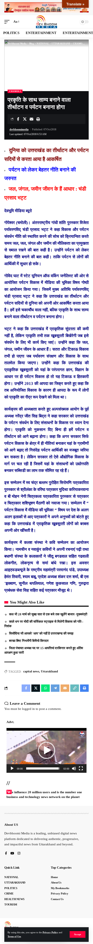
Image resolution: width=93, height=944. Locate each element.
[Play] (12, 768)
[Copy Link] (74, 688)
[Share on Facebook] (18, 119)
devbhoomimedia (19, 129)
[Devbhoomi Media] (46, 21)
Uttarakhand (49, 671)
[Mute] (74, 768)
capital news (31, 671)
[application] (46, 750)
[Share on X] (25, 119)
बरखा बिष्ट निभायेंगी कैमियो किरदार (29, 640)
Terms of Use (14, 936)
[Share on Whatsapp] (45, 688)
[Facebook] (6, 854)
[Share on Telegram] (55, 688)
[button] (77, 934)
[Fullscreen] (81, 768)
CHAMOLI (15, 91)
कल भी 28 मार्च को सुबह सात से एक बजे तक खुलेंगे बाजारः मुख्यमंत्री (48, 614)
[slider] (43, 768)
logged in (28, 709)
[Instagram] (19, 854)
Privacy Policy (50, 932)
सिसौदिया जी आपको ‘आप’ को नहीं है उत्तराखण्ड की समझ (41, 633)
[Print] (38, 119)
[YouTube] (12, 854)
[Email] (31, 119)
